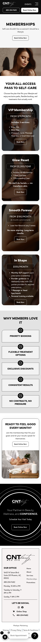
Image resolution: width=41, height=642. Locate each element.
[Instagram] (19, 607)
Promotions (31, 582)
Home (29, 568)
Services (30, 575)
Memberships (32, 579)
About (29, 572)
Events (28, 4)
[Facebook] (22, 607)
